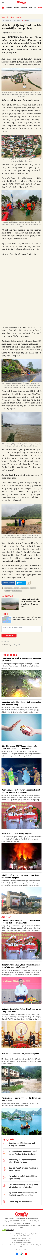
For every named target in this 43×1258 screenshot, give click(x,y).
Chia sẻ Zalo (21, 583)
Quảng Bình (8, 588)
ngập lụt (32, 588)
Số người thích (18, 645)
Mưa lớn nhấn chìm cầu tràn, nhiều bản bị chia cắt (20, 1055)
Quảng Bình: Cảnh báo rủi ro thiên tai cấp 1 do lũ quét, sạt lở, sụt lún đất (30, 602)
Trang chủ (5, 17)
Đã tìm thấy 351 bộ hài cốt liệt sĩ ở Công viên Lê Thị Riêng (22, 1161)
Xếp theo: (4, 644)
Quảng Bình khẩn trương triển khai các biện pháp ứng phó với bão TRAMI (26, 618)
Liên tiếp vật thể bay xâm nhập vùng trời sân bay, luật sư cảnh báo (23, 1185)
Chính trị (9, 7)
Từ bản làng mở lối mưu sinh (20, 1202)
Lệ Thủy (16, 588)
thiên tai (7, 590)
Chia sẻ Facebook (9, 583)
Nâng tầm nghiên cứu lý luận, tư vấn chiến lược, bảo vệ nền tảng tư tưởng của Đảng (21, 966)
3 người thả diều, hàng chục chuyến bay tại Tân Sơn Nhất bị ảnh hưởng (23, 1152)
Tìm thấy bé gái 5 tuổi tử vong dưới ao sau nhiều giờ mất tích (21, 659)
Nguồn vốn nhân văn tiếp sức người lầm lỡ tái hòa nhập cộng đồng (23, 1194)
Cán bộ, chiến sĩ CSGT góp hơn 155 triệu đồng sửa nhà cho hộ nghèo (20, 876)
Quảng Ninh (24, 588)
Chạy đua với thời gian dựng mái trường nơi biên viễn (22, 1144)
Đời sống (19, 17)
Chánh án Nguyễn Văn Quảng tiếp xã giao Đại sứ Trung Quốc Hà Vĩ (21, 1010)
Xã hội (40, 7)
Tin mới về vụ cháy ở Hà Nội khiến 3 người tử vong (23, 1177)
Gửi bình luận (9, 635)
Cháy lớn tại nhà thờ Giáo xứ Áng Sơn (17, 834)
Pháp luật (32, 7)
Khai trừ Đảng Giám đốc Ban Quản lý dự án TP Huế (23, 1169)
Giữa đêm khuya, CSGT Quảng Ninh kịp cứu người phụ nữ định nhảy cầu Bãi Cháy (19, 747)
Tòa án (16, 7)
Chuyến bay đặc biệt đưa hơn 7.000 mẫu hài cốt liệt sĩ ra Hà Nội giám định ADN (21, 791)
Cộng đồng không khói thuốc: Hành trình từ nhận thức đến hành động (21, 703)
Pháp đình (24, 7)
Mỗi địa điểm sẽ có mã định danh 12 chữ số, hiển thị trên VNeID (21, 1099)
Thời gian (9, 645)
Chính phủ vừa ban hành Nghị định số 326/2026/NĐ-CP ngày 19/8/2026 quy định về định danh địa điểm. (20, 1104)
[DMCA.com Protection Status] (22, 1230)
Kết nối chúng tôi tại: (21, 1250)
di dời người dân (16, 590)
